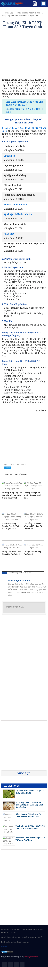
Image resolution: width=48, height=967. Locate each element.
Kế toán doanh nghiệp (16, 204)
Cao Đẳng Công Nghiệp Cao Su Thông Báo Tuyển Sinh (11, 526)
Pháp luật (9, 233)
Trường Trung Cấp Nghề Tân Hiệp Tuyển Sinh (33, 495)
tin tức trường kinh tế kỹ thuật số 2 (20, 573)
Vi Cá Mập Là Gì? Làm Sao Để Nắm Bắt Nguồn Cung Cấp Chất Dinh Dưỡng (29, 804)
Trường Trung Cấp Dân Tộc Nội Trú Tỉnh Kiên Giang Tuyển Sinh (12, 495)
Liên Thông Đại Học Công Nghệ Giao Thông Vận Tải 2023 (24, 103)
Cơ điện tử (9, 155)
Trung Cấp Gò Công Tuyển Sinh (32, 553)
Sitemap (4, 947)
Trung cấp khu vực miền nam (29, 13)
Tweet (8, 468)
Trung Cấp (9, 13)
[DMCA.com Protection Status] (7, 952)
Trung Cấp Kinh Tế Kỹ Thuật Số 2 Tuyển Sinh (20, 16)
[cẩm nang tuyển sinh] (35, 3)
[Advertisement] (24, 54)
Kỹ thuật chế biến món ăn (18, 214)
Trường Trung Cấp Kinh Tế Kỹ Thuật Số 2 (24, 129)
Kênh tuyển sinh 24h (31, 957)
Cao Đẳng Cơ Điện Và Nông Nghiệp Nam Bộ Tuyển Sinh (33, 526)
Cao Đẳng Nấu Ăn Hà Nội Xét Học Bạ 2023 (24, 110)
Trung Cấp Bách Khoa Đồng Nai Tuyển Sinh (11, 553)
